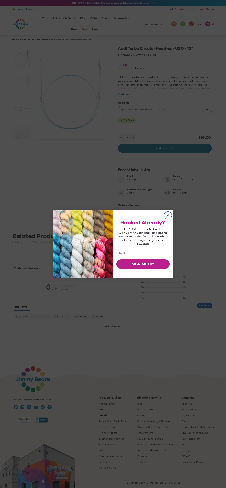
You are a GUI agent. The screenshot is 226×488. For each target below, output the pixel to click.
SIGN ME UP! (143, 264)
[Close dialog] (168, 215)
